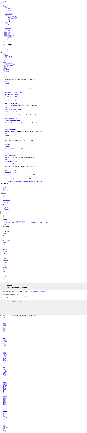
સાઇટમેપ (23, 221)
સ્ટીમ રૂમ (7, 11)
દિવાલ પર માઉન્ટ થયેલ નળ (11, 129)
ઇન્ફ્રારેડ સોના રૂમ (9, 13)
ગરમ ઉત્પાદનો (18, 221)
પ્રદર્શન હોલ (7, 38)
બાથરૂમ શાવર (27, 222)
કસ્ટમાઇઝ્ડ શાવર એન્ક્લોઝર (40, 222)
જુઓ (6, 81)
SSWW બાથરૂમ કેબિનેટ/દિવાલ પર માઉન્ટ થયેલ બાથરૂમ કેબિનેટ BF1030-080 (23, 181)
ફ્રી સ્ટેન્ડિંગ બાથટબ (12, 10)
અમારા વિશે (5, 31)
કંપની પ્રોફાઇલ (8, 33)
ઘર (3, 5)
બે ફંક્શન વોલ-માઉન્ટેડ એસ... (12, 164)
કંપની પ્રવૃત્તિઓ (8, 30)
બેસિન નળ (10, 24)
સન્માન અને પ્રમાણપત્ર (10, 35)
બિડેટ (9, 21)
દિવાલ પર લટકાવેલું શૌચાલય (13, 17)
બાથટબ (6, 7)
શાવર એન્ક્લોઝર (8, 14)
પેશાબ (9, 20)
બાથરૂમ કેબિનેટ (8, 22)
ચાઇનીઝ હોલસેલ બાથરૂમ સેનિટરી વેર (7, 222)
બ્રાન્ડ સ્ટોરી (7, 32)
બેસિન (9, 19)
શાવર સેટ (9, 25)
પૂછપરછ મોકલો (6, 231)
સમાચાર (4, 26)
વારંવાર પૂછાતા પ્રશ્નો (8, 37)
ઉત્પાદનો (4, 6)
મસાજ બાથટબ (10, 8)
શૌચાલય (32, 222)
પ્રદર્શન (6, 29)
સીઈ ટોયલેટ (22, 222)
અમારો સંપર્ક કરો (6, 39)
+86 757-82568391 (6, 240)
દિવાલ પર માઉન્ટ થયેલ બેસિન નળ (13, 120)
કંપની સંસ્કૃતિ (8, 34)
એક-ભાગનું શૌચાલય (12, 16)
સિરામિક (6, 15)
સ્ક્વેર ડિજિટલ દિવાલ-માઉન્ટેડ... (12, 111)
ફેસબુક (4, 258)
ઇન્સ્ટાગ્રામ (5, 267)
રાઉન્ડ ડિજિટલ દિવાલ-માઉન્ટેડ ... (12, 94)
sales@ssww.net (6, 249)
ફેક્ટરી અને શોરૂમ (8, 36)
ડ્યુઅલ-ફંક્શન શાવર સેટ (11, 172)
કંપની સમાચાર (8, 28)
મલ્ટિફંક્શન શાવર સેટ (10, 155)
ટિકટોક (4, 276)
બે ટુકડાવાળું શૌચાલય (12, 18)
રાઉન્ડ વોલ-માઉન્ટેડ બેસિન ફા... (12, 103)
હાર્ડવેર (6, 23)
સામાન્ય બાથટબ (11, 9)
